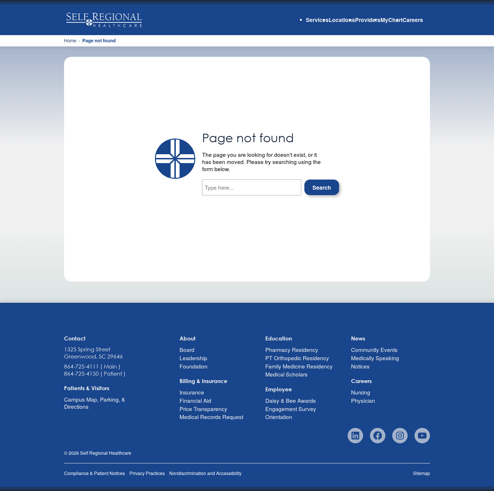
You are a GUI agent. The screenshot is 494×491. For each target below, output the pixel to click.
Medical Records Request (211, 417)
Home (70, 40)
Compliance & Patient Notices (94, 473)
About (188, 338)
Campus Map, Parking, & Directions (94, 402)
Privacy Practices (147, 473)
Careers (361, 381)
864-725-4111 (81, 366)
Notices (360, 366)
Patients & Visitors (86, 388)
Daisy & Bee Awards (290, 400)
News (358, 338)
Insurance (192, 392)
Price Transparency (203, 408)
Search (321, 187)
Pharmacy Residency (291, 349)
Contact (74, 338)
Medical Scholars (286, 374)
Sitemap (421, 473)
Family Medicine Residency (299, 366)
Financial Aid (195, 400)
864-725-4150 (81, 373)
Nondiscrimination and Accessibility (205, 473)
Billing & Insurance (203, 381)
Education (278, 338)
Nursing (360, 392)
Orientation (278, 417)
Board (187, 349)
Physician (363, 400)
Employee (278, 389)
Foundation (194, 366)
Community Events (374, 349)
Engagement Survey (290, 408)
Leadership (193, 358)
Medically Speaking (375, 358)
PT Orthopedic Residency (297, 358)
